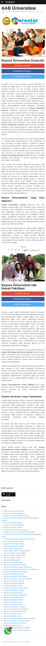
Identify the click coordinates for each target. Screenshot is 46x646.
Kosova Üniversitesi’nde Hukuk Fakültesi (18, 286)
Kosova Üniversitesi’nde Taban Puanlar (17, 621)
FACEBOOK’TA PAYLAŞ (22, 299)
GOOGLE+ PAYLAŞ (23, 66)
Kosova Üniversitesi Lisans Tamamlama (17, 630)
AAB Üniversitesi (18, 8)
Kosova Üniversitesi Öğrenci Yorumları (17, 516)
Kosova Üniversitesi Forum (13, 616)
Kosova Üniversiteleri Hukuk (13, 586)
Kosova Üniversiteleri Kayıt (13, 602)
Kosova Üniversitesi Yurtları (13, 527)
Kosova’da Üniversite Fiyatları (14, 541)
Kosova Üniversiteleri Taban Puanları (16, 588)
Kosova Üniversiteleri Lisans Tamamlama (18, 567)
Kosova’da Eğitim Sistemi (12, 560)
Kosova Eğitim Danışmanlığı (13, 548)
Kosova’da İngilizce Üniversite (14, 546)
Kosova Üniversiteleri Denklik (13, 597)
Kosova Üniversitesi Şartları (13, 523)
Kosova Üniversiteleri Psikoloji (14, 581)
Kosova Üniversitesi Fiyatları (13, 593)
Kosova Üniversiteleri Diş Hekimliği (15, 572)
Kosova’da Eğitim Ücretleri (12, 558)
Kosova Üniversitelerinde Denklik (15, 565)
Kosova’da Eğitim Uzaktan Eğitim (15, 553)
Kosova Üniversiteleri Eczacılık (14, 574)
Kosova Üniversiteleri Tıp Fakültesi (15, 576)
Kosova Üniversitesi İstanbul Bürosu (16, 530)
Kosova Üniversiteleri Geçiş (13, 562)
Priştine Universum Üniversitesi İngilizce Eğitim (19, 532)
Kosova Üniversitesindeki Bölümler (15, 595)
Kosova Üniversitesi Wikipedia (14, 525)
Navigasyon (10, 2)
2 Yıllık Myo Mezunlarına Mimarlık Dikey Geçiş (19, 539)
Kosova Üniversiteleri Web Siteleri (15, 611)
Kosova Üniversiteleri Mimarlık (14, 583)
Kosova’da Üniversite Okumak (14, 544)
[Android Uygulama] (8, 494)
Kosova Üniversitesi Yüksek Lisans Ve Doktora (19, 618)
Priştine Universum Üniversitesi (14, 511)
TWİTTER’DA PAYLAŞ (22, 304)
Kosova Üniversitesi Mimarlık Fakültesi (17, 628)
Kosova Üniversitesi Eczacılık (22, 60)
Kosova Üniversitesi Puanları (13, 625)
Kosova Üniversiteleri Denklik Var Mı (16, 609)
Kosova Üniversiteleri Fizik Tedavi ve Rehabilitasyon (21, 569)
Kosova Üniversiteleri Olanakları (14, 513)
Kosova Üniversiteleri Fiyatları (14, 600)
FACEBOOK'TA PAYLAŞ (22, 71)
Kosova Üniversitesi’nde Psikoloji (15, 623)
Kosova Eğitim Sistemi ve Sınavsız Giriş (17, 551)
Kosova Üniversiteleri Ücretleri (14, 590)
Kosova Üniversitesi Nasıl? (13, 614)
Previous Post (23, 477)
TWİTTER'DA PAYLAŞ (22, 76)
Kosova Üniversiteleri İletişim (13, 604)
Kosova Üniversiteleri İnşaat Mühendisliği (17, 579)
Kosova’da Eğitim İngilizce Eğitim (15, 555)
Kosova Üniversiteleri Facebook (14, 607)
